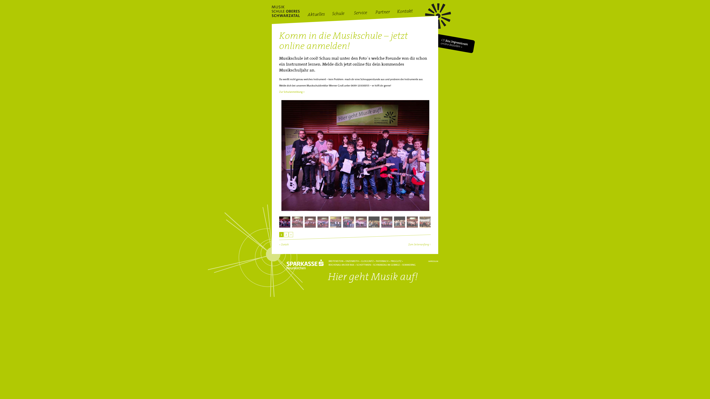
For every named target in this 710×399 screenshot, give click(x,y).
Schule (338, 14)
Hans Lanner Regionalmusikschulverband (286, 11)
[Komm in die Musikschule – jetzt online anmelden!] (355, 156)
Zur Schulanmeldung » (292, 92)
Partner (383, 12)
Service (360, 13)
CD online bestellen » (454, 44)
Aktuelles (316, 14)
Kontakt (405, 11)
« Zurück (284, 244)
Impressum (433, 261)
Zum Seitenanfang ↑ (419, 244)
